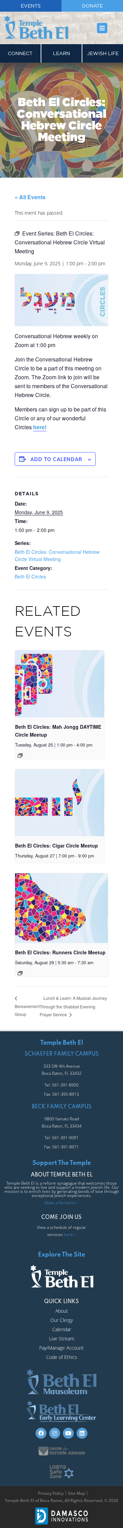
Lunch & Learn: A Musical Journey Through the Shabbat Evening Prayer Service (73, 1006)
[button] (102, 28)
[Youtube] (68, 1433)
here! (39, 427)
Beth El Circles (30, 576)
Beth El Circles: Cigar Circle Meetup (56, 845)
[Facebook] (41, 1433)
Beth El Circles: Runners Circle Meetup (60, 952)
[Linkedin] (82, 1433)
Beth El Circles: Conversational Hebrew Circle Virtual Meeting (57, 555)
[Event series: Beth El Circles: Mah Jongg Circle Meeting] (20, 755)
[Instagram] (54, 1433)
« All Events (30, 197)
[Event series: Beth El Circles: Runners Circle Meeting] (20, 973)
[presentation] (59, 683)
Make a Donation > (61, 1203)
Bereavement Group (27, 1010)
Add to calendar (56, 459)
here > (70, 1234)
